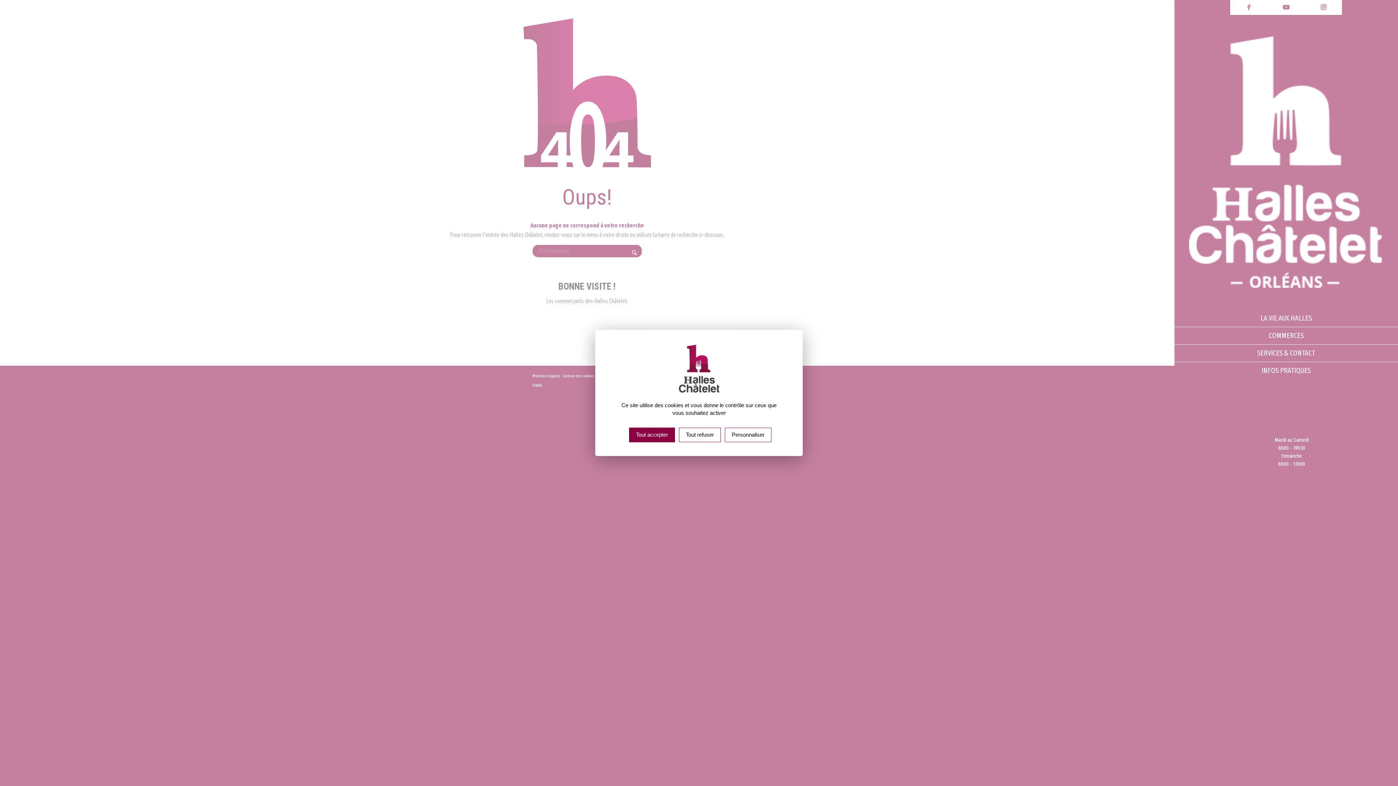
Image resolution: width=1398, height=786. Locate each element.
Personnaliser (748, 435)
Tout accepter (652, 435)
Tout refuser (700, 435)
